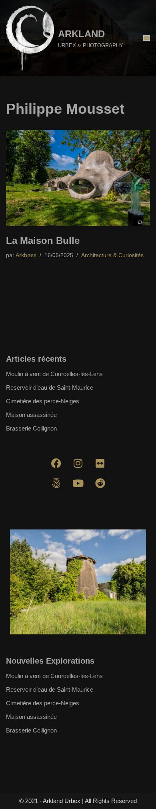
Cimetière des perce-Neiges (42, 401)
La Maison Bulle (43, 240)
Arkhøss (26, 255)
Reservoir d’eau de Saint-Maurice (49, 387)
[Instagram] (78, 463)
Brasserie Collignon (31, 428)
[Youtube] (78, 483)
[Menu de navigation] (146, 38)
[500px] (56, 483)
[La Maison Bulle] (78, 178)
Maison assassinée (31, 414)
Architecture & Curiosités (112, 255)
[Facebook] (56, 463)
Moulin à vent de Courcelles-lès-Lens (54, 373)
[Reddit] (100, 483)
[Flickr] (100, 463)
